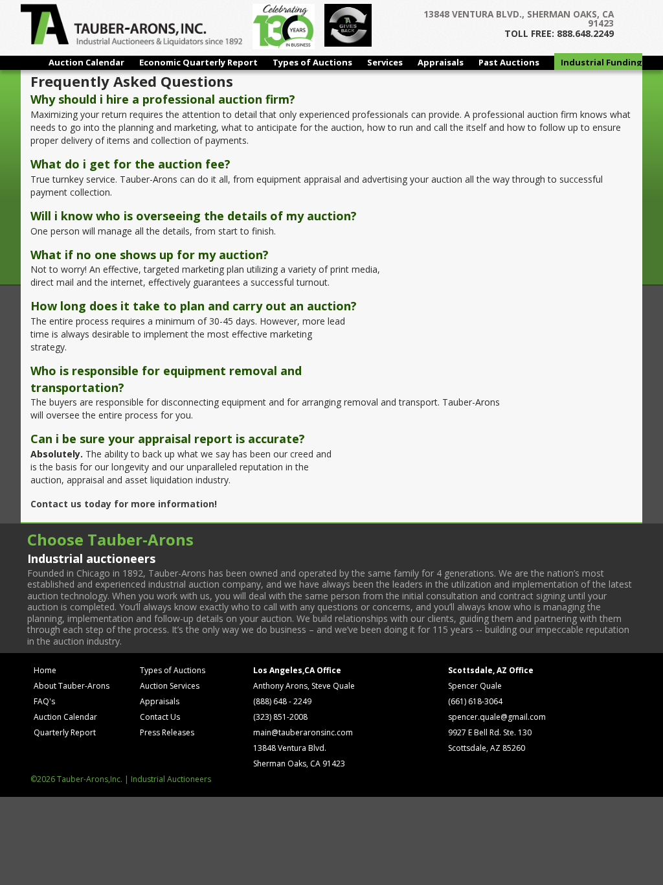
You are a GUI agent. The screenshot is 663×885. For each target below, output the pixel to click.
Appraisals (441, 62)
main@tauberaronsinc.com (303, 732)
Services (385, 62)
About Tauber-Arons (71, 685)
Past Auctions (508, 62)
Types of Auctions (312, 62)
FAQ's (44, 701)
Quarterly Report (65, 732)
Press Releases (167, 732)
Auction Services (169, 685)
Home (45, 670)
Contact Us (160, 716)
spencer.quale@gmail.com (497, 716)
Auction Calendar (86, 62)
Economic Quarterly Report (198, 62)
